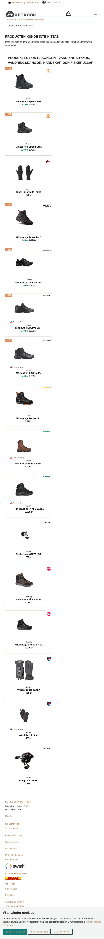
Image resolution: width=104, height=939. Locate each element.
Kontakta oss (11, 848)
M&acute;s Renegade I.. (28, 464)
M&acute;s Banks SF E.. (29, 645)
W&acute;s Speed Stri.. (28, 102)
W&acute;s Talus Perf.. (29, 237)
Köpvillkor (10, 895)
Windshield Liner (29, 735)
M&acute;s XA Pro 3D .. (28, 328)
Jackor (17, 26)
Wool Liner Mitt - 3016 (28, 192)
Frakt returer (11, 889)
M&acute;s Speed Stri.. (29, 147)
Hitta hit (8, 816)
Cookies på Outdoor (14, 902)
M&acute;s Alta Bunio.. (29, 600)
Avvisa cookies (61, 932)
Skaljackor (27, 26)
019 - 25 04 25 (54, 2)
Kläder (9, 26)
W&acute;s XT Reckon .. (29, 283)
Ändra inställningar (39, 932)
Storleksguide (11, 842)
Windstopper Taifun (28, 690)
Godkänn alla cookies (14, 932)
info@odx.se (16, 835)
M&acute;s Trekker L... (29, 419)
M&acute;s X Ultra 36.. (29, 373)
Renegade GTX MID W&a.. (29, 509)
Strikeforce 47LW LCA (28, 554)
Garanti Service (12, 828)
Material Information (14, 855)
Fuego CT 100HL (28, 781)
